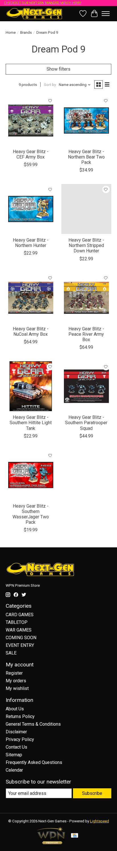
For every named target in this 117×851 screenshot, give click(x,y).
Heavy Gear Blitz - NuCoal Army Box (31, 331)
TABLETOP (17, 622)
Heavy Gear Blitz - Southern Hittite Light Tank (31, 423)
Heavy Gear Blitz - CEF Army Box (31, 154)
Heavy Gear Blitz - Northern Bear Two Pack (86, 157)
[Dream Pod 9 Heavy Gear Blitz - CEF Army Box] (31, 120)
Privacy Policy (20, 739)
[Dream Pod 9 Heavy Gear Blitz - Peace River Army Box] (86, 298)
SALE (11, 653)
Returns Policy (20, 716)
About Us (15, 708)
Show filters (58, 69)
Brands (26, 32)
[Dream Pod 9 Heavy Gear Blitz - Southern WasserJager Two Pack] (31, 475)
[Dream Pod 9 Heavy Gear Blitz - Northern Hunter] (31, 209)
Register (14, 673)
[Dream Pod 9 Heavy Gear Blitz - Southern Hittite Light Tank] (31, 386)
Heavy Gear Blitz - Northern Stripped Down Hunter (86, 245)
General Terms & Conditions (33, 724)
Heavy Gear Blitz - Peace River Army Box (86, 334)
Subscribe (92, 793)
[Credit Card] (74, 836)
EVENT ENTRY (20, 645)
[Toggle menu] (105, 13)
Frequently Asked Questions (34, 762)
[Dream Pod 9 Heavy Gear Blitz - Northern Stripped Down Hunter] (86, 209)
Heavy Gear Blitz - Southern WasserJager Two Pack (30, 514)
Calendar (14, 770)
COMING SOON (21, 637)
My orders (16, 680)
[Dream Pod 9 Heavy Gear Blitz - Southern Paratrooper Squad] (86, 386)
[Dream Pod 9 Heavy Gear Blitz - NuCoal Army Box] (31, 298)
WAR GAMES (19, 630)
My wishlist (17, 688)
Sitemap (14, 754)
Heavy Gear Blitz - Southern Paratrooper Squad (86, 423)
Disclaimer (16, 731)
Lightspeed (99, 821)
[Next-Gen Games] (34, 13)
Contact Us (16, 747)
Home (11, 32)
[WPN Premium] (51, 842)
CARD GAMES (20, 614)
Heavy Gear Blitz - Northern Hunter (31, 242)
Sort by (50, 85)
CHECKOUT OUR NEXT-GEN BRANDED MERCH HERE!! (43, 3)
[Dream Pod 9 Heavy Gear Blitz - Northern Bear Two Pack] (86, 120)
